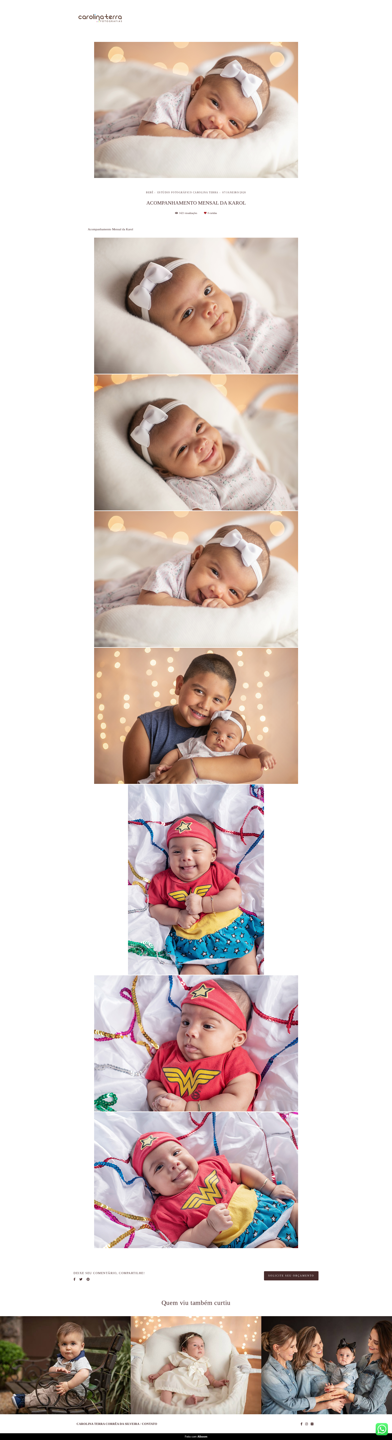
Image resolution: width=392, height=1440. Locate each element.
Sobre (216, 18)
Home (196, 18)
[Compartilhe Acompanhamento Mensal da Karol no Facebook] (74, 1279)
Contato (307, 18)
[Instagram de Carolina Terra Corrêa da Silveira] (306, 1424)
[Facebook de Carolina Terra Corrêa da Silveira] (301, 1424)
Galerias (265, 18)
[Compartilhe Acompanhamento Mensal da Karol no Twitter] (80, 1279)
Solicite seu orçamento (291, 1275)
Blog (286, 18)
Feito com (196, 1436)
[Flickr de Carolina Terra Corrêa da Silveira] (312, 1424)
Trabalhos (239, 18)
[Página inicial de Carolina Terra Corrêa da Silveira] (100, 18)
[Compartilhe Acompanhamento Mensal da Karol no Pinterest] (88, 1279)
